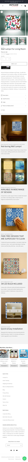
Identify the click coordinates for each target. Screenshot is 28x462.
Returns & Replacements (8, 386)
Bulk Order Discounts (7, 417)
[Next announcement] (25, 1)
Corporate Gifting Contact (8, 420)
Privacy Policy (6, 393)
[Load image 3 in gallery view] (23, 41)
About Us (5, 405)
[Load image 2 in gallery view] (14, 41)
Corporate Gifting (6, 413)
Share (3, 110)
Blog (4, 389)
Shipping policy (18, 459)
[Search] (21, 5)
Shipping (7, 53)
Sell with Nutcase (6, 396)
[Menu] (2, 5)
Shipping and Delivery (7, 383)
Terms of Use (5, 402)
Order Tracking (6, 380)
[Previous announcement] (2, 1)
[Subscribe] (20, 445)
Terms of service (11, 459)
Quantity (2, 56)
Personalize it (4, 365)
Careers (4, 399)
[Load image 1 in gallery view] (5, 41)
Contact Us (5, 377)
